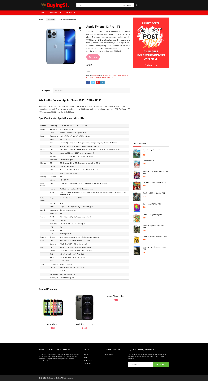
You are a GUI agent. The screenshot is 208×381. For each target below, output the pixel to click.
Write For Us (55, 12)
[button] (80, 28)
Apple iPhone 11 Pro (115, 296)
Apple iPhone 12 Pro (84, 324)
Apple (88, 72)
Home (41, 19)
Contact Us (70, 12)
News (43, 12)
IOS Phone (51, 19)
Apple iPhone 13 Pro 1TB (109, 75)
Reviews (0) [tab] (59, 90)
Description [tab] (46, 90)
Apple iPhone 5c (53, 324)
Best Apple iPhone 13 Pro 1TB (104, 77)
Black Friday (109, 354)
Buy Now (93, 57)
